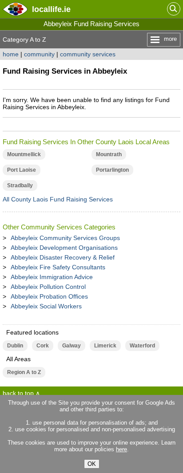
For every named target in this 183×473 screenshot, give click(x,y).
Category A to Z (24, 39)
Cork (42, 346)
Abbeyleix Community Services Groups (65, 237)
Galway (71, 346)
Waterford (142, 346)
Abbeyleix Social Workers (46, 306)
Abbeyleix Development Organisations (64, 247)
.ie (51, 9)
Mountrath (109, 154)
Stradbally (20, 185)
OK (92, 464)
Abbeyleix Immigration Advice (52, 276)
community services (87, 54)
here (121, 449)
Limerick (105, 346)
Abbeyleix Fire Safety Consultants (58, 267)
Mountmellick (24, 154)
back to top (18, 393)
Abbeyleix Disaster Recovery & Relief (63, 257)
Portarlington (112, 170)
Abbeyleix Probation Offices (49, 296)
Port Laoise (21, 170)
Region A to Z (24, 372)
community (39, 54)
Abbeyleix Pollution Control (48, 286)
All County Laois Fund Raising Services (58, 199)
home (11, 54)
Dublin (15, 346)
